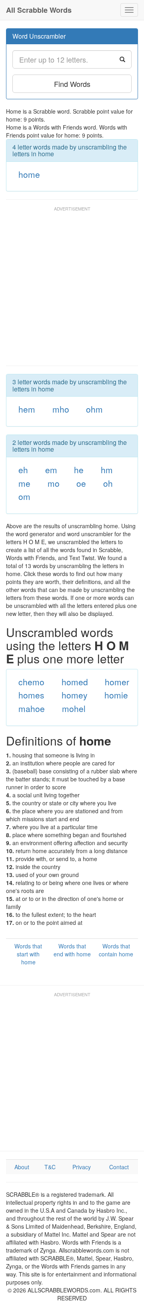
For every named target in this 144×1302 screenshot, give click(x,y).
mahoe (31, 708)
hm (107, 470)
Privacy (81, 1167)
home (29, 174)
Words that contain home (116, 950)
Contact (119, 1167)
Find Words (72, 84)
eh (23, 470)
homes (31, 695)
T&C (50, 1167)
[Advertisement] (72, 290)
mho (60, 409)
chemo (31, 682)
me (24, 483)
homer (117, 682)
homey (75, 695)
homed (75, 682)
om (24, 496)
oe (81, 483)
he (79, 470)
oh (108, 483)
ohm (94, 409)
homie (116, 695)
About (21, 1167)
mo (54, 483)
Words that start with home (28, 954)
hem (26, 409)
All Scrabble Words (39, 10)
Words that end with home (72, 950)
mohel (74, 708)
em (51, 470)
